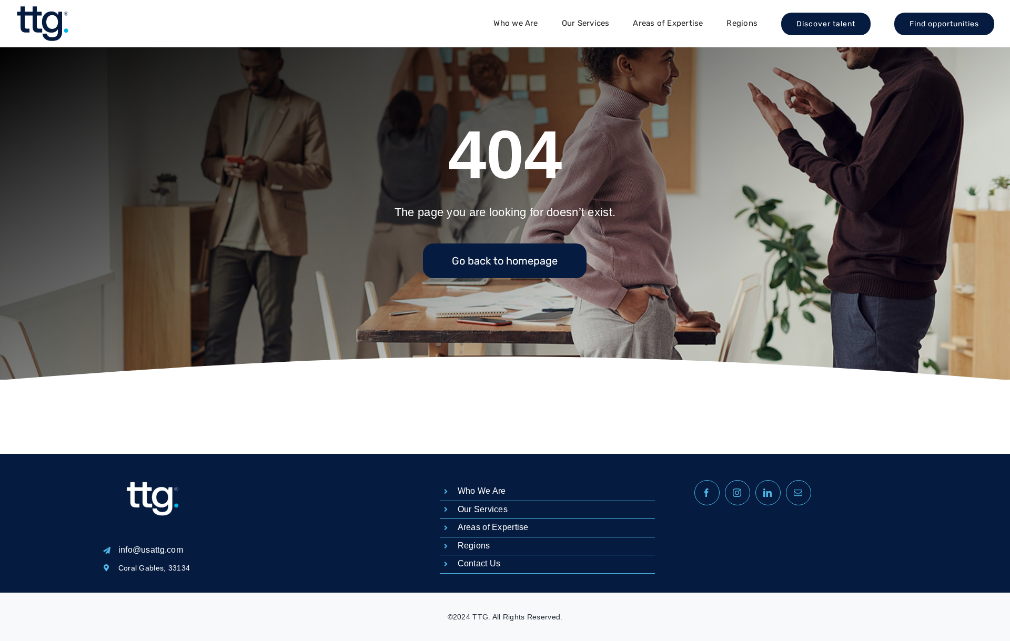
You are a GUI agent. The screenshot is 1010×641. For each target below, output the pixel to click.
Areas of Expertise (493, 527)
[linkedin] (768, 492)
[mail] (798, 492)
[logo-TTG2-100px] (42, 10)
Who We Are (482, 490)
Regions (474, 545)
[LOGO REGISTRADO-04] (153, 458)
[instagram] (737, 492)
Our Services (483, 509)
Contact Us (479, 563)
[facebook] (707, 492)
